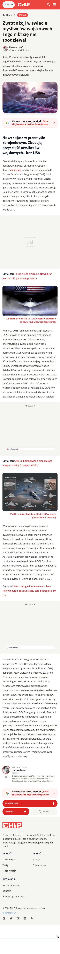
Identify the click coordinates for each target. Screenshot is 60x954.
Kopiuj (46, 811)
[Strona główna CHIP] (24, 4)
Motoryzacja (9, 870)
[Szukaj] (48, 4)
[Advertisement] (30, 427)
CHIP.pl (13, 908)
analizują (16, 170)
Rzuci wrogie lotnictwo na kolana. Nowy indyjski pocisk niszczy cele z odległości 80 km (29, 591)
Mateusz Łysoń (16, 47)
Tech (24, 15)
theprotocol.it (9, 912)
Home (9, 15)
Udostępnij (11, 803)
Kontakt (6, 890)
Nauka (36, 859)
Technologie (9, 859)
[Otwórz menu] (55, 5)
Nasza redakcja (10, 885)
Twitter (9, 811)
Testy (5, 865)
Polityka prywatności (13, 896)
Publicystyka (39, 865)
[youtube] (6, 777)
